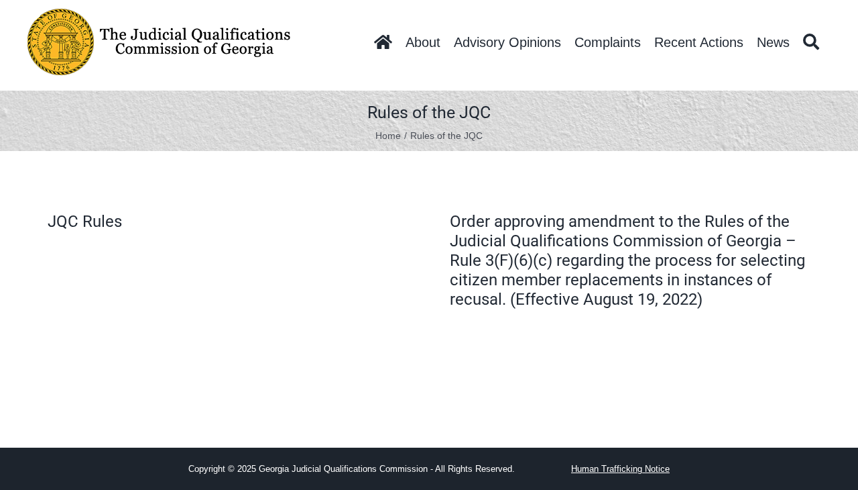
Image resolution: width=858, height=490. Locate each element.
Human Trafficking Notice (620, 469)
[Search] (811, 42)
